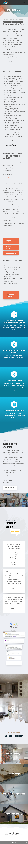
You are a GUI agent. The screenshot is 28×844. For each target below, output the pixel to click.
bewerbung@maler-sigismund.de (10, 177)
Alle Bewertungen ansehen (14, 663)
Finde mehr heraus (10, 487)
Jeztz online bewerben (10, 295)
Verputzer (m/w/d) (8, 247)
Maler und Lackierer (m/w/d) (11, 241)
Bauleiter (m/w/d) (11, 253)
